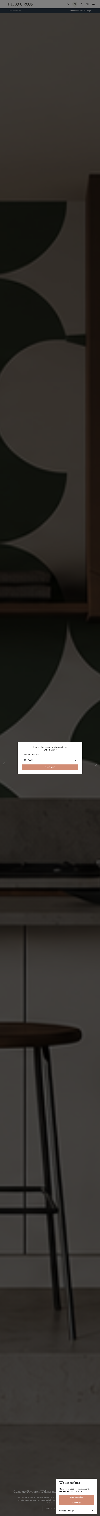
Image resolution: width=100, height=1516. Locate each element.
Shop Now (50, 767)
